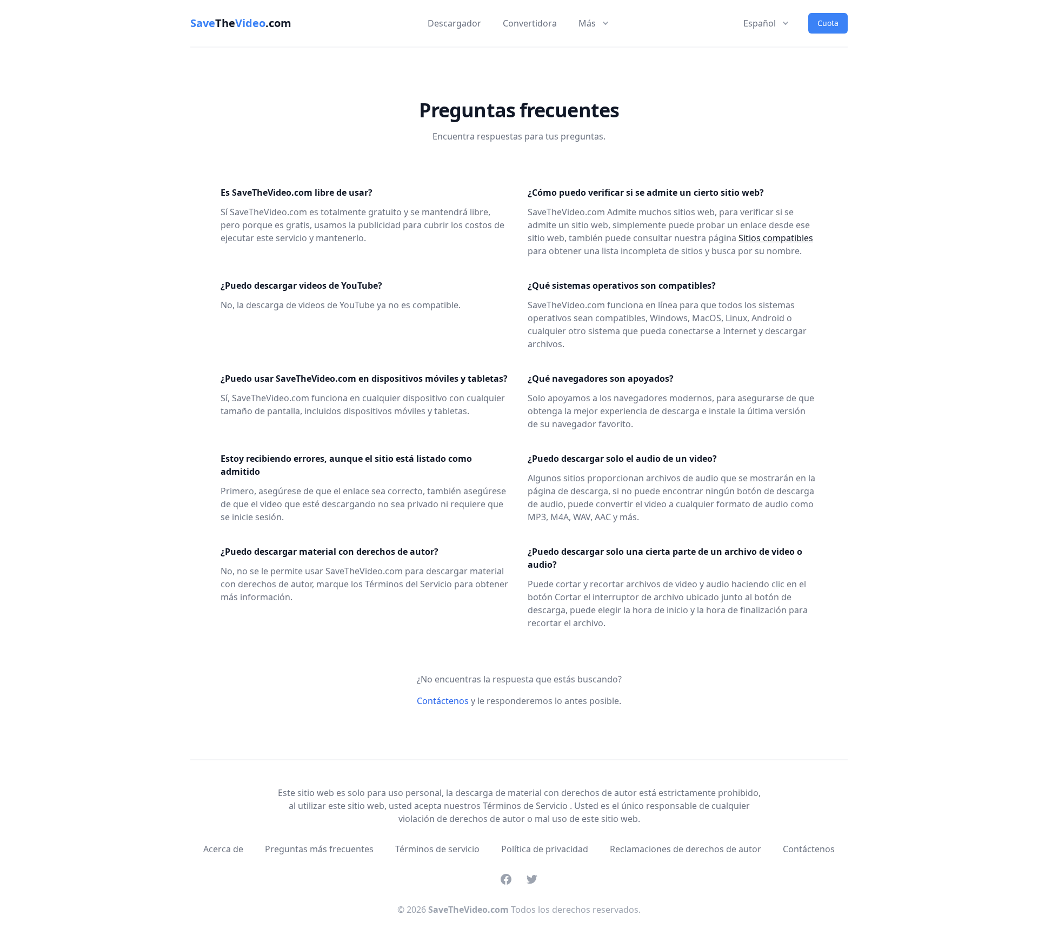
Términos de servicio (437, 849)
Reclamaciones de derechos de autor (685, 849)
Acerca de (223, 849)
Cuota (828, 23)
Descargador (454, 23)
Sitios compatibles (775, 238)
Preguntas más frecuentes (319, 849)
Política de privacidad (544, 849)
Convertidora (530, 23)
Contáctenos (443, 701)
